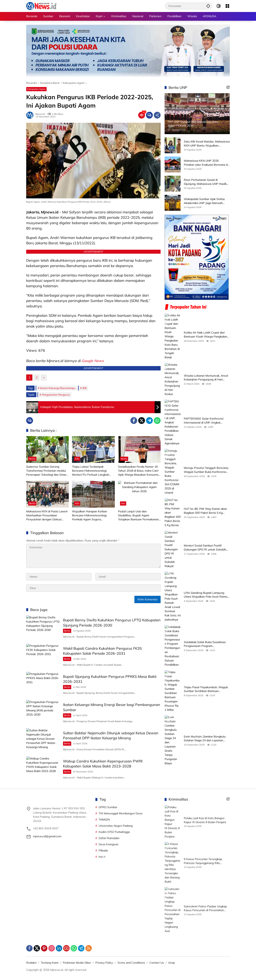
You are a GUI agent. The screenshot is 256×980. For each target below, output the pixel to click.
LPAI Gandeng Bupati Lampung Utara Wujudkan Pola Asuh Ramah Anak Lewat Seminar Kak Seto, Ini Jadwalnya (206, 595)
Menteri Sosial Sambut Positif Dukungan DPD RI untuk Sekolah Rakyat (205, 548)
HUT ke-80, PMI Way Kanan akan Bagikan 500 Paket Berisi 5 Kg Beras (205, 511)
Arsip (171, 962)
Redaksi (31, 962)
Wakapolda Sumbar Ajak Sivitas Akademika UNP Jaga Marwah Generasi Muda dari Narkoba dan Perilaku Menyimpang (205, 201)
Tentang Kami (49, 962)
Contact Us (156, 962)
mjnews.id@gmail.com (47, 836)
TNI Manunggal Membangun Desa (120, 813)
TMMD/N (104, 819)
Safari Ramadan (109, 838)
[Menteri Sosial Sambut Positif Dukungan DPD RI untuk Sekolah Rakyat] (173, 549)
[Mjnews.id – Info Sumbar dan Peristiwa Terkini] (41, 6)
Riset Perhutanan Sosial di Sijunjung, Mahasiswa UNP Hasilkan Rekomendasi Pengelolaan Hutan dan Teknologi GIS (207, 182)
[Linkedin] (59, 948)
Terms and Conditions (131, 962)
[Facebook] (133, 420)
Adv (77, 458)
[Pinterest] (44, 948)
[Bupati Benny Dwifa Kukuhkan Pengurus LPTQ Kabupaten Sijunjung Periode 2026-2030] (43, 627)
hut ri (102, 856)
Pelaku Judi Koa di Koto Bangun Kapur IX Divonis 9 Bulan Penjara (205, 820)
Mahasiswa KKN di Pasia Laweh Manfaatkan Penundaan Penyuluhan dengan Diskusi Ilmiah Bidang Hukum (47, 515)
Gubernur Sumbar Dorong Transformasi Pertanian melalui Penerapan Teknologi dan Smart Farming (46, 471)
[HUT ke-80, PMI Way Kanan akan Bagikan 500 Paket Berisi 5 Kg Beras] (173, 513)
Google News (93, 360)
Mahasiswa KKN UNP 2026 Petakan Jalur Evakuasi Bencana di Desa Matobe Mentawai (206, 163)
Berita (32, 458)
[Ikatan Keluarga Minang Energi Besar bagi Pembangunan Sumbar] (43, 712)
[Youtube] (66, 948)
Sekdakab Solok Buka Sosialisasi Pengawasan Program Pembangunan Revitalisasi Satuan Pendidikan (206, 644)
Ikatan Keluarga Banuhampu (57, 388)
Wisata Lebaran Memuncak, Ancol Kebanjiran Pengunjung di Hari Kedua (206, 378)
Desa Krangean (108, 844)
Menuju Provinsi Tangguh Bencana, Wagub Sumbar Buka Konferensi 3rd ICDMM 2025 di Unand (206, 470)
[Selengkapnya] (228, 87)
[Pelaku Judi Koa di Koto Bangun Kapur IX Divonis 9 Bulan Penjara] (173, 822)
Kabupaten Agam (36, 89)
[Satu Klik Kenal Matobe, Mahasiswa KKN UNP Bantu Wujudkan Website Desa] (173, 145)
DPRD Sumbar (108, 807)
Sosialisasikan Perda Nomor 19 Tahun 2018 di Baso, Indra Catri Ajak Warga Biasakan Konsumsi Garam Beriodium (138, 471)
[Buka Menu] (227, 6)
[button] (208, 6)
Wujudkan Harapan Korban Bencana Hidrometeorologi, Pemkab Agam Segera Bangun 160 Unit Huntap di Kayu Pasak (93, 515)
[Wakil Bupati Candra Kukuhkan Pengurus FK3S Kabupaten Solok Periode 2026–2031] (43, 656)
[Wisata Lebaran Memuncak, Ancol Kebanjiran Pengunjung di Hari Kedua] (173, 379)
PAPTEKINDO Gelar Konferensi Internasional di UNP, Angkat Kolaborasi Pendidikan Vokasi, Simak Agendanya (203, 421)
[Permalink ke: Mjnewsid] (30, 115)
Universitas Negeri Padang (116, 826)
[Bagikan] (157, 115)
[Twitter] (141, 420)
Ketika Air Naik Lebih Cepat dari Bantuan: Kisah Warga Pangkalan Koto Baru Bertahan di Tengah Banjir (205, 335)
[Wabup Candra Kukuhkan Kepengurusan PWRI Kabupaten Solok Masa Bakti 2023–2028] (43, 768)
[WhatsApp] (157, 420)
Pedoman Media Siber (77, 962)
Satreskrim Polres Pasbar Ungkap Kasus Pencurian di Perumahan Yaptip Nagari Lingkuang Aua (205, 908)
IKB (85, 388)
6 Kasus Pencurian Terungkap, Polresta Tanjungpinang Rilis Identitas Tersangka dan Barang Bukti (204, 861)
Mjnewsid (40, 114)
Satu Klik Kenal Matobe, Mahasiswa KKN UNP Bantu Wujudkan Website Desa (207, 144)
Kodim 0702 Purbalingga (114, 832)
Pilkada (103, 850)
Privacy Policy (104, 962)
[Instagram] (51, 948)
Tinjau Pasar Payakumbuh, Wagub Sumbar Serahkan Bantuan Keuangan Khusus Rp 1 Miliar (206, 689)
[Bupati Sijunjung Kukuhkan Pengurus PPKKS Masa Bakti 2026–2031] (43, 684)
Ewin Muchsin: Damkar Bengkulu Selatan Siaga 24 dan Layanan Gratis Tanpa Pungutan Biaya (205, 738)
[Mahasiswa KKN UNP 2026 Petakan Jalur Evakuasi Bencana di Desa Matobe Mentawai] (173, 164)
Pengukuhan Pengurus (56, 394)
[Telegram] (149, 420)
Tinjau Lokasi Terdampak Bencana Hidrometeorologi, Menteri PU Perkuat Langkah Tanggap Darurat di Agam (90, 471)
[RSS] (88, 948)
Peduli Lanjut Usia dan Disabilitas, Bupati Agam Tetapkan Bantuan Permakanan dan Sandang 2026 (138, 515)
